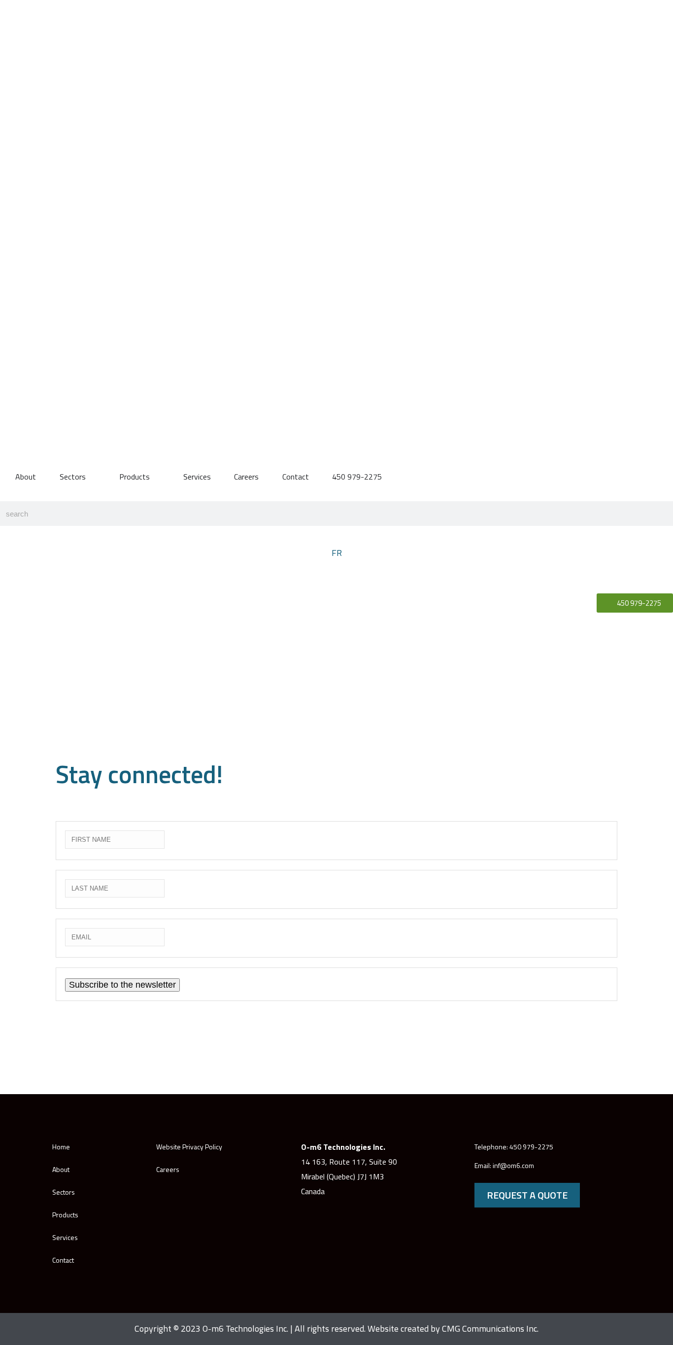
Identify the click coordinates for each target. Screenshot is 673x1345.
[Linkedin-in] (603, 1156)
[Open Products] (156, 477)
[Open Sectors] (92, 477)
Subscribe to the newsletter (122, 985)
